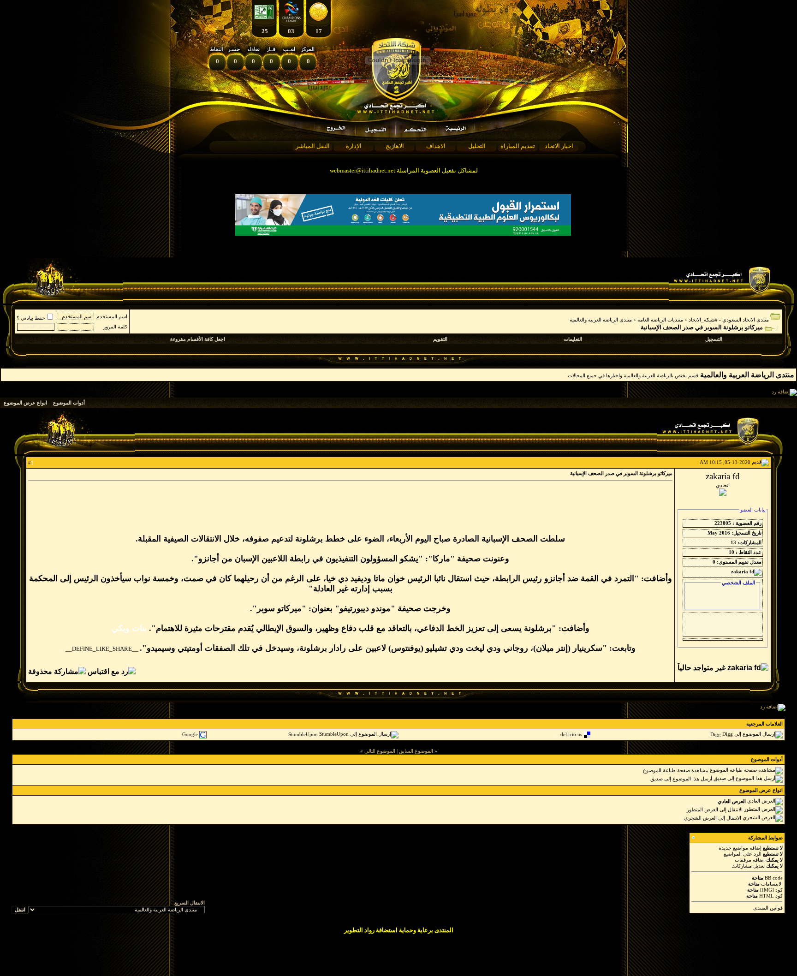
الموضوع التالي (379, 751)
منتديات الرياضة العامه (660, 319)
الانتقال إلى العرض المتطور (715, 809)
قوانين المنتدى (768, 908)
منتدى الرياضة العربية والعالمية (601, 319)
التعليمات (573, 339)
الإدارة (354, 146)
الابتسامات (772, 884)
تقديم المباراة (517, 146)
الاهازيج (395, 146)
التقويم (440, 339)
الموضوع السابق (416, 751)
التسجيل (713, 339)
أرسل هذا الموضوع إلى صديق (681, 778)
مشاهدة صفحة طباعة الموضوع (675, 770)
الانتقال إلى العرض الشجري (712, 817)
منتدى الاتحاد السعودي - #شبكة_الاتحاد (729, 319)
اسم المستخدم (111, 316)
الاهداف (436, 146)
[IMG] (767, 890)
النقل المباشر (313, 146)
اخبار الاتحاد (559, 146)
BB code (774, 878)
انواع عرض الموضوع (25, 402)
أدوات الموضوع (69, 402)
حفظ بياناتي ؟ (31, 318)
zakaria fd (723, 476)
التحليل (477, 146)
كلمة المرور (115, 326)
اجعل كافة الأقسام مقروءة (197, 339)
